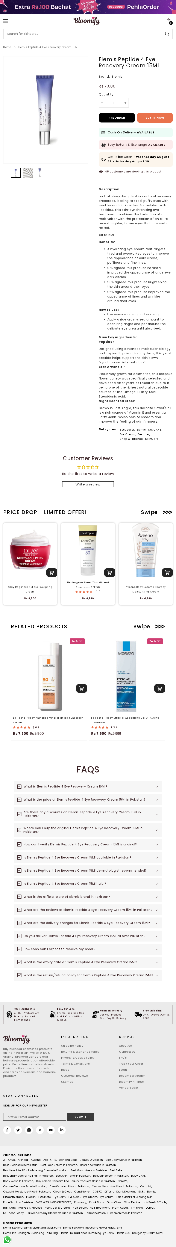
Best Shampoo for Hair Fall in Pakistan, (28, 1175)
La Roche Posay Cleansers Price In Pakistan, (55, 1213)
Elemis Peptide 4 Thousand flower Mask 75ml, (92, 1227)
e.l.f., (141, 1191)
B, (56, 1160)
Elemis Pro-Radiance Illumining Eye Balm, (87, 1233)
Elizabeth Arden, (13, 1197)
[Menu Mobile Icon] (5, 21)
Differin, (109, 1191)
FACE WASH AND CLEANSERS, (54, 1202)
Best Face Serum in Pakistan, (59, 1165)
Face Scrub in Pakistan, (18, 1202)
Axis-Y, (47, 1160)
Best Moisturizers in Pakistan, (89, 1170)
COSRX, (97, 1191)
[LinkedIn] (62, 1130)
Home (7, 47)
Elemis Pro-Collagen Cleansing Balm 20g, (30, 1233)
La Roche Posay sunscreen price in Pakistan (114, 1213)
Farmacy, (80, 1202)
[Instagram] (29, 1130)
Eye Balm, (60, 1197)
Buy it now (155, 118)
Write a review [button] (88, 484)
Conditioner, (82, 1191)
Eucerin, (31, 1197)
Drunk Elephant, (126, 1191)
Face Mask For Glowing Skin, (135, 1197)
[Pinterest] (40, 1130)
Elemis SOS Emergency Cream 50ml (139, 1233)
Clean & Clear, (62, 1191)
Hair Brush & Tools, (155, 1202)
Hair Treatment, (100, 1207)
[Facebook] (7, 1130)
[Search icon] (167, 34)
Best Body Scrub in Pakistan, (124, 1160)
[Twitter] (18, 1130)
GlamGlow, (114, 1202)
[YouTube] (51, 1130)
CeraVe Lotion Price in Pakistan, (70, 1186)
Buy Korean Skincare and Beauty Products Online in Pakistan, (75, 1181)
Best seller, (127, 429)
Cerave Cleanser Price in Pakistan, (25, 1186)
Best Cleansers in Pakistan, (20, 1165)
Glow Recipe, (132, 1202)
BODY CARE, (138, 1175)
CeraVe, (123, 1181)
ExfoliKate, (44, 1197)
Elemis (117, 76)
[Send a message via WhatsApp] (7, 1240)
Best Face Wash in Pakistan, (98, 1165)
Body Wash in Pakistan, (18, 1181)
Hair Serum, (80, 1207)
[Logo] (86, 21)
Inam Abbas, (120, 1207)
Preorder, (144, 434)
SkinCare (151, 439)
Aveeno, (36, 1160)
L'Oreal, (150, 1207)
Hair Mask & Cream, (57, 1207)
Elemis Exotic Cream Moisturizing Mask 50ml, (32, 1227)
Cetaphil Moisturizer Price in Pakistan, (27, 1191)
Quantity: (106, 94)
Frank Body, (96, 1202)
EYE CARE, (155, 429)
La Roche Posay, (13, 1213)
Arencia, (23, 1160)
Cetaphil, (146, 1186)
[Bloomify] (30, 1039)
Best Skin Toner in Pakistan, (73, 1175)
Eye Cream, (128, 434)
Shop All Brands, (132, 439)
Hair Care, (9, 1207)
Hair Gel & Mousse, (30, 1207)
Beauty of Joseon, (91, 1160)
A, (4, 1160)
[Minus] (102, 102)
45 (107, 171)
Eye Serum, (107, 1197)
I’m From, (137, 1207)
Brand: (104, 76)
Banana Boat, (68, 1160)
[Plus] (125, 102)
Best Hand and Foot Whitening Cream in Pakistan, (35, 1170)
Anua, (11, 1160)
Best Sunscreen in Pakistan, (111, 1175)
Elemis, (142, 429)
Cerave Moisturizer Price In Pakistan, (115, 1186)
